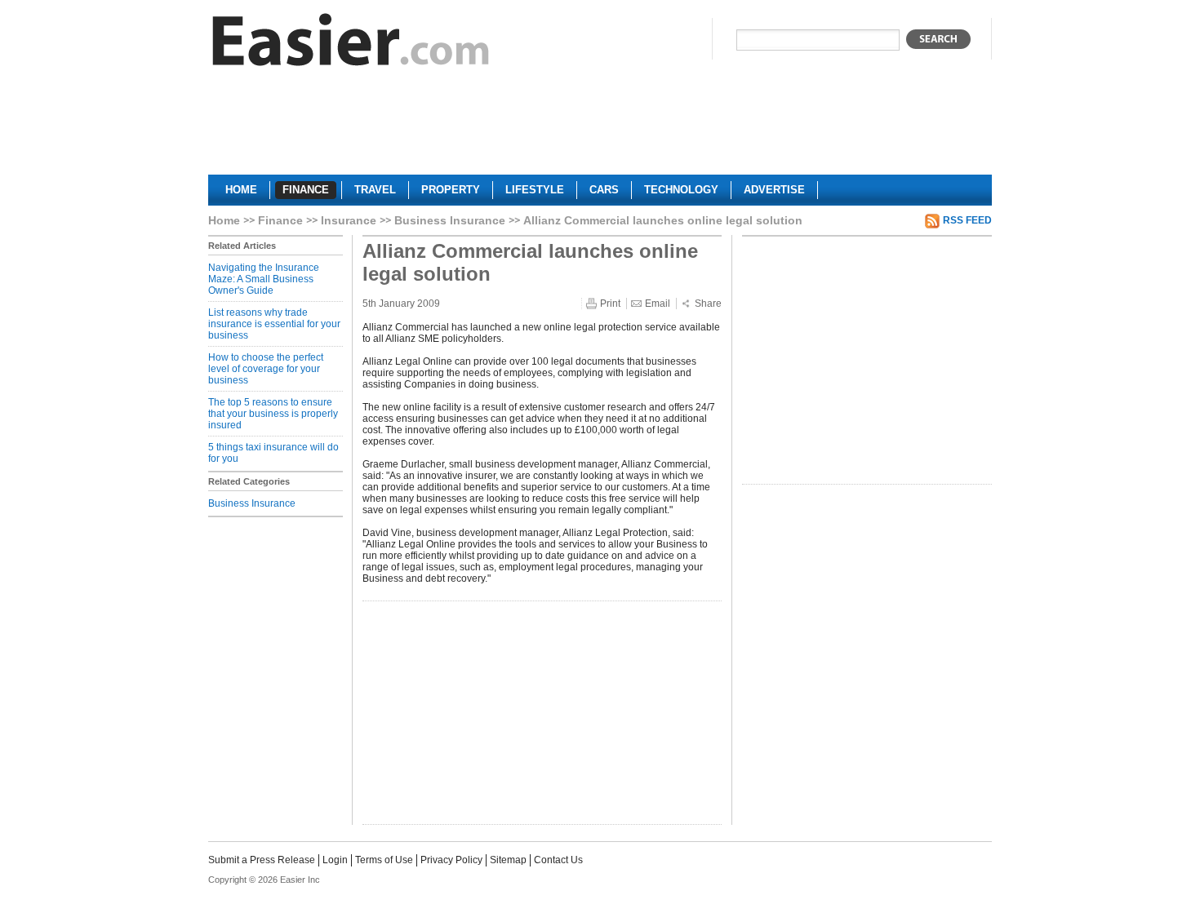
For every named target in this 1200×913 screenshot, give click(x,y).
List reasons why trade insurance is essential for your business (274, 324)
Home (224, 220)
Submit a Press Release (261, 860)
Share (708, 303)
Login (335, 860)
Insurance (348, 220)
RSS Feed (967, 220)
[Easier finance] (351, 43)
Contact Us (558, 860)
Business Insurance (449, 220)
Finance (280, 220)
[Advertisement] (600, 127)
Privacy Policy (451, 860)
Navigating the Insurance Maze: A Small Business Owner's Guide (263, 279)
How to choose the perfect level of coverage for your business (265, 369)
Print (610, 303)
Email (657, 303)
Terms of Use (384, 860)
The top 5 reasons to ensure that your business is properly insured (273, 414)
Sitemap (508, 860)
